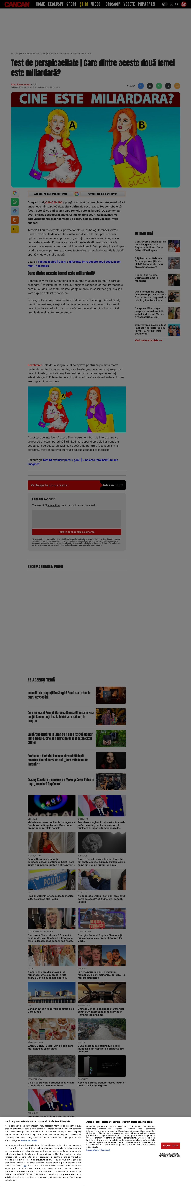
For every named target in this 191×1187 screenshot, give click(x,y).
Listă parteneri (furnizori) (98, 1150)
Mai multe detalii (29, 1140)
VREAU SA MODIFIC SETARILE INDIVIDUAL (169, 1155)
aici (25, 1166)
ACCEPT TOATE (170, 1146)
